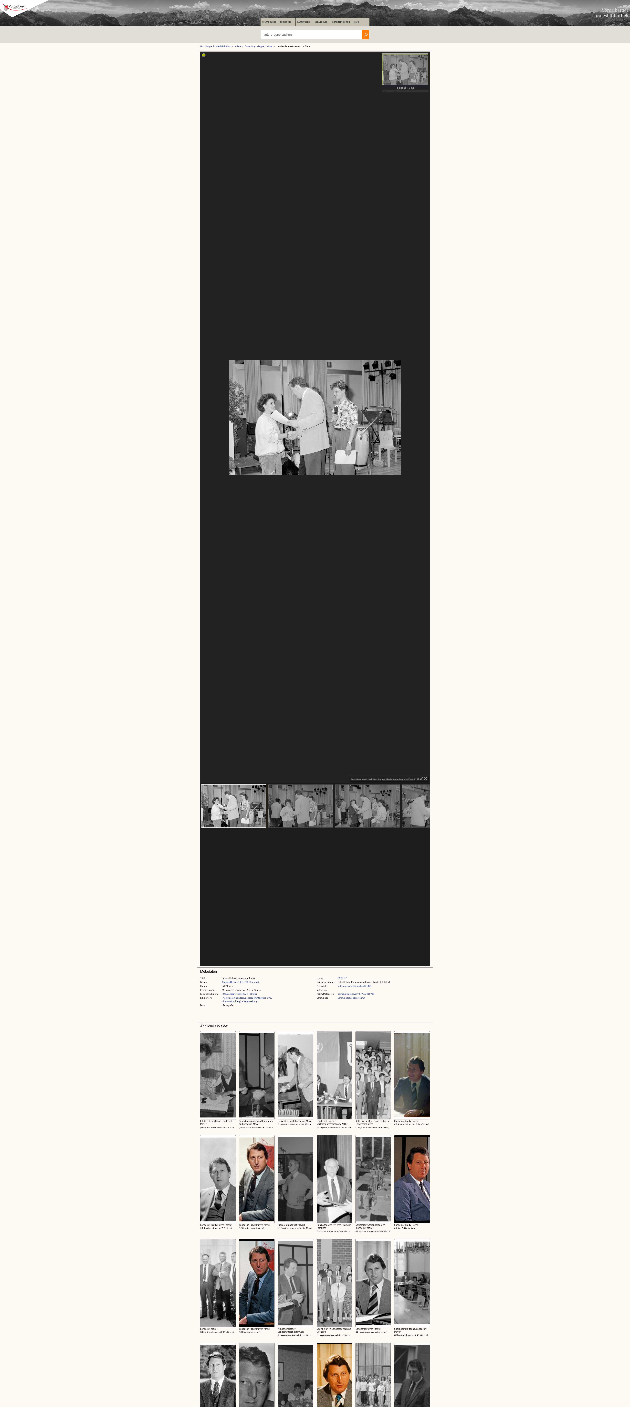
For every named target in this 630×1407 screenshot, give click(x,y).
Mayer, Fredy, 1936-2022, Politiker (240, 993)
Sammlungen (303, 22)
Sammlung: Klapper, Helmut (259, 46)
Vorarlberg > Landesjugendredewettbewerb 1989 (247, 997)
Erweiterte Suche (341, 22)
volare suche (269, 22)
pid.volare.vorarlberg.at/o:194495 (355, 986)
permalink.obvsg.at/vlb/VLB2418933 (356, 993)
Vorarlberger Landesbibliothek (215, 46)
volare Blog (321, 22)
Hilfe (356, 22)
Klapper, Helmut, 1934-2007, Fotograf (240, 982)
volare (238, 46)
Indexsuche (285, 22)
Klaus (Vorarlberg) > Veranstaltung (240, 1001)
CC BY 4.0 (342, 978)
